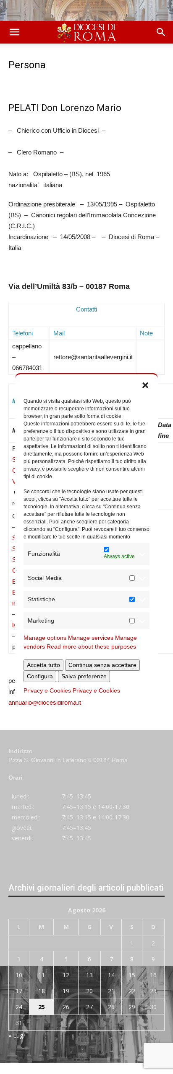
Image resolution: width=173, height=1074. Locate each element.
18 (41, 991)
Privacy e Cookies (47, 690)
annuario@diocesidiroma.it (44, 702)
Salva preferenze (84, 676)
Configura (40, 676)
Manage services (90, 637)
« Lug (15, 1035)
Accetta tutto (43, 665)
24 (19, 1007)
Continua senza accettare (102, 665)
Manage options (45, 637)
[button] (145, 385)
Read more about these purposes (91, 646)
